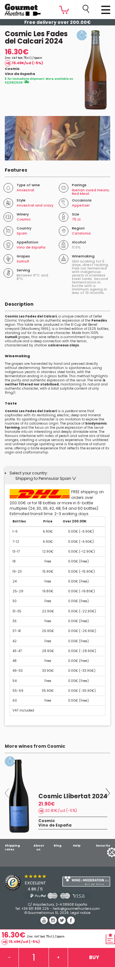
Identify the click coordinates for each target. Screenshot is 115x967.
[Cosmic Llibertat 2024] (19, 796)
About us (39, 847)
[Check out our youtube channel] (44, 922)
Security (103, 846)
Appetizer (81, 205)
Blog (57, 846)
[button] (45, 478)
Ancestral (25, 190)
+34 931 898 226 (35, 908)
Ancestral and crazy (35, 205)
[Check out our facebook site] (71, 922)
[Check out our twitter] (62, 922)
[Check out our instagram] (53, 922)
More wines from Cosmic (35, 746)
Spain (22, 233)
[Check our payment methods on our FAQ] (57, 895)
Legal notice (80, 912)
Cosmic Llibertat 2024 (72, 796)
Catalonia (81, 233)
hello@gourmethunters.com (76, 908)
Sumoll (23, 261)
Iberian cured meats (90, 190)
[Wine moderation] (86, 881)
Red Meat (80, 193)
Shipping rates (12, 847)
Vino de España (20, 73)
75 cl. (76, 219)
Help (76, 846)
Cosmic (12, 68)
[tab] (57, 475)
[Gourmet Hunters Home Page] (20, 8)
